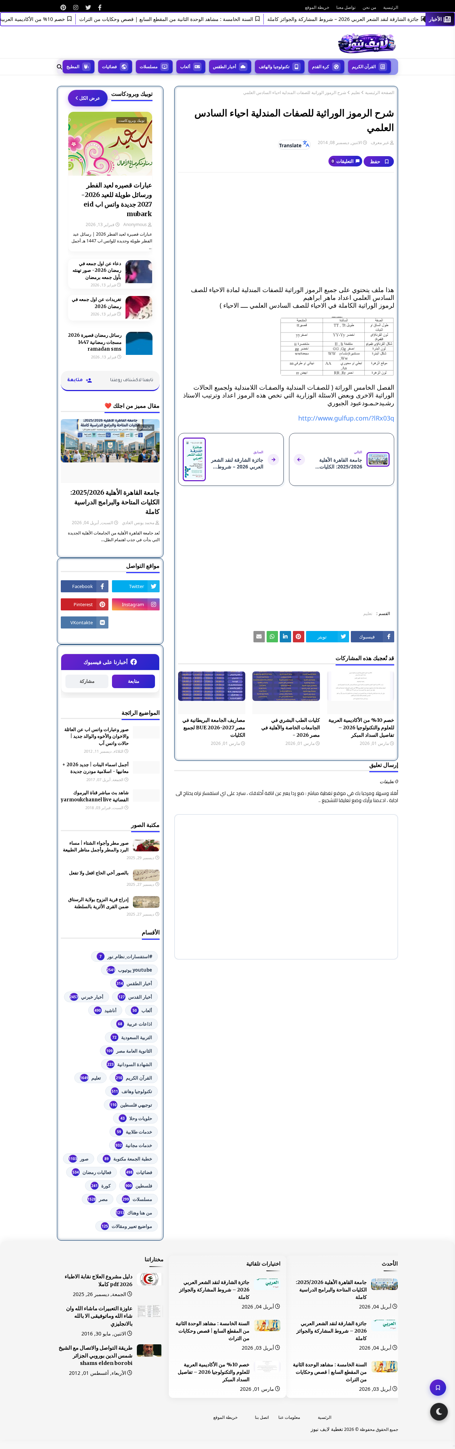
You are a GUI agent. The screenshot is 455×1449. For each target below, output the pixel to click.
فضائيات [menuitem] (109, 67)
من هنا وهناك (134, 1212)
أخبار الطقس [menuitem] (224, 67)
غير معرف (380, 142)
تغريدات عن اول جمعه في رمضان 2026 (96, 302)
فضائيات (139, 1172)
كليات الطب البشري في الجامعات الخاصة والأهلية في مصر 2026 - (290, 727)
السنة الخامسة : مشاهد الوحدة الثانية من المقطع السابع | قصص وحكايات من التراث (182, 19)
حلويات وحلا (136, 1118)
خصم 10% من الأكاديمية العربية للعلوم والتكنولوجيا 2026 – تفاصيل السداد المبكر (361, 727)
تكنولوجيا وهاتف (132, 1091)
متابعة (133, 681)
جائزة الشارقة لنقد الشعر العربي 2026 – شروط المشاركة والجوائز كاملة (359, 19)
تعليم (355, 92)
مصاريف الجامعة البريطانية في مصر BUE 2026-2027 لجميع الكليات (213, 727)
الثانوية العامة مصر (129, 1051)
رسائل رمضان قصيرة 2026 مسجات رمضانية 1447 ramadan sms (95, 342)
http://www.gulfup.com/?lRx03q (346, 418)
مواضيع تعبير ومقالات (127, 1226)
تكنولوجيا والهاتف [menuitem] (274, 67)
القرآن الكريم (134, 1078)
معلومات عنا (289, 1417)
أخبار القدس (135, 997)
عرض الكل (89, 98)
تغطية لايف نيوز (327, 1429)
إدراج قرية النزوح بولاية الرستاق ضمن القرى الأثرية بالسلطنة (98, 903)
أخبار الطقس (134, 983)
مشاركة (87, 681)
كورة (101, 1185)
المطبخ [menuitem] (72, 67)
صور (79, 1159)
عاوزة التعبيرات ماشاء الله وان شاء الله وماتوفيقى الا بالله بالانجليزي (99, 1316)
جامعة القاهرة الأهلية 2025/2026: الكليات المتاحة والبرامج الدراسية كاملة (115, 502)
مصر (97, 1199)
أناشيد (106, 1010)
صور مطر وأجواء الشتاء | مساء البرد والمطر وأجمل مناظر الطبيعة (96, 846)
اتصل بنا (262, 1417)
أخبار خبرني (86, 997)
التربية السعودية (132, 1037)
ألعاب (142, 1010)
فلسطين (138, 1185)
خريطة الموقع (317, 7)
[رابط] (99, 7)
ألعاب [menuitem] (185, 67)
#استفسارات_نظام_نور (126, 956)
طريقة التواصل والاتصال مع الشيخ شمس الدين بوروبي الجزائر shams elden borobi (96, 1356)
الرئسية (324, 1417)
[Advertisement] (286, 229)
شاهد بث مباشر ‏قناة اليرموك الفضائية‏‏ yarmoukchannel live (95, 796)
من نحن (369, 7)
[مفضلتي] (438, 1387)
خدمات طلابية (134, 1132)
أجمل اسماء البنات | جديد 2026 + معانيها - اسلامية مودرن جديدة (95, 768)
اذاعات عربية (135, 1024)
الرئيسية (390, 7)
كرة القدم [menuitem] (320, 67)
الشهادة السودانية (129, 1064)
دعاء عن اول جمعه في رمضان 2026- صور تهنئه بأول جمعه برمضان (97, 270)
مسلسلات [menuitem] (148, 67)
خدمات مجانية (134, 1145)
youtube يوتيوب (129, 970)
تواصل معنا (345, 7)
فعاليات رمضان (92, 1172)
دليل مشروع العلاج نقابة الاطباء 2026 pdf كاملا (99, 1280)
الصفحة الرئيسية (379, 92)
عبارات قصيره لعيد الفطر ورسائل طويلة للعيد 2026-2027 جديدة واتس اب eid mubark (116, 199)
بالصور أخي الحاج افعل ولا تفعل (99, 873)
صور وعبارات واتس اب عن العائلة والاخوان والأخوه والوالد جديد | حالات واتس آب (96, 736)
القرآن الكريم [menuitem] (364, 67)
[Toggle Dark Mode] (439, 1412)
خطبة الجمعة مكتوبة (128, 1159)
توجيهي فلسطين (131, 1105)
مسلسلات (137, 1199)
